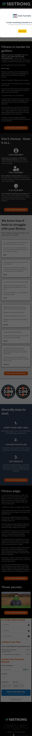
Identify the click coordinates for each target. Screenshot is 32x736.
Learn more (22, 31)
